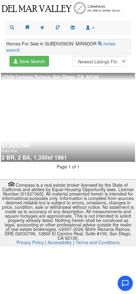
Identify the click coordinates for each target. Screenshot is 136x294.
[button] (90, 27)
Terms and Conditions (98, 242)
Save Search (31, 61)
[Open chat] (125, 283)
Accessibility (60, 242)
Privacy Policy (30, 242)
